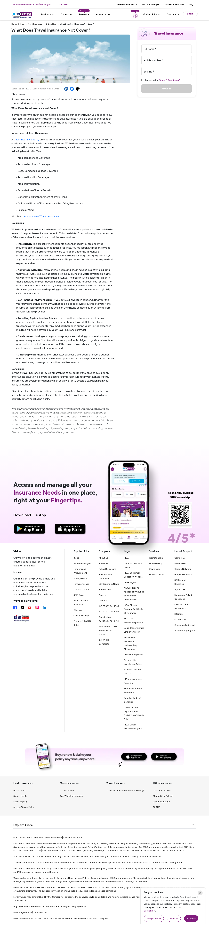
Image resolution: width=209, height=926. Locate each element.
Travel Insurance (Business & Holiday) (125, 790)
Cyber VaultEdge (161, 801)
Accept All (191, 918)
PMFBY (156, 807)
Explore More (23, 825)
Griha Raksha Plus (162, 790)
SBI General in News (109, 584)
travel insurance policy (26, 139)
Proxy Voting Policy (133, 654)
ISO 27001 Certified (109, 606)
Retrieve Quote (156, 574)
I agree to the (162, 80)
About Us (101, 14)
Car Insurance (67, 790)
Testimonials (105, 589)
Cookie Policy (149, 911)
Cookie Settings (81, 615)
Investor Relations (174, 4)
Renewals (84, 14)
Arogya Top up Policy (23, 807)
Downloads (154, 569)
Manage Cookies (153, 918)
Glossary (77, 610)
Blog (191, 4)
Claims (65, 14)
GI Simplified (51, 24)
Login (190, 13)
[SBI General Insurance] (21, 14)
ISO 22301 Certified (109, 611)
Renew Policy (155, 563)
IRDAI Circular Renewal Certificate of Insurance (133, 609)
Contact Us (173, 14)
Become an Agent (82, 563)
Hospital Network (183, 574)
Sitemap (178, 614)
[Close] (200, 892)
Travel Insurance (35, 24)
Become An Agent (151, 4)
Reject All (174, 918)
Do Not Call (180, 619)
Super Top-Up (20, 801)
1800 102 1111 (41, 912)
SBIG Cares (79, 595)
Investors (103, 563)
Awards (102, 595)
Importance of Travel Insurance (41, 216)
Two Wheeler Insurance (71, 796)
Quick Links (150, 14)
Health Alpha (19, 790)
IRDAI (126, 558)
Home (14, 24)
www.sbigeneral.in (22, 912)
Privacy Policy (80, 578)
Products (45, 14)
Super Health (20, 796)
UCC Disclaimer (81, 589)
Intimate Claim (156, 558)
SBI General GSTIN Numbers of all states (108, 630)
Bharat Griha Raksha (163, 796)
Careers (103, 600)
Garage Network (182, 569)
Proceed (166, 88)
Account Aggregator (184, 630)
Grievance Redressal (127, 4)
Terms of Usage (81, 584)
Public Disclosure (107, 569)
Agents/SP (179, 589)
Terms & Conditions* (169, 80)
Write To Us (180, 563)
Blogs (76, 558)
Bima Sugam (130, 582)
